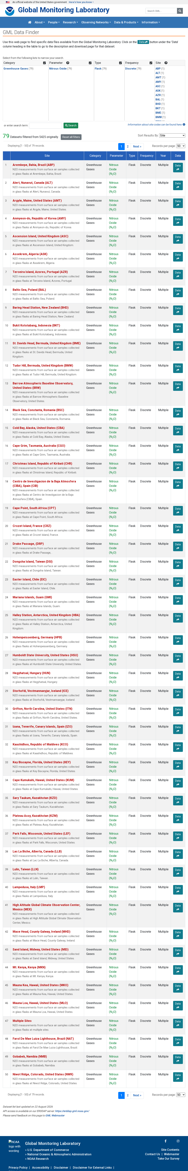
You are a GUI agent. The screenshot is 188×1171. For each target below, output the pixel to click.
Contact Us (152, 1154)
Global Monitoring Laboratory (63, 10)
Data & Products (125, 22)
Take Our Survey (168, 1158)
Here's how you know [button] (80, 2)
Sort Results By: (148, 135)
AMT (158, 77)
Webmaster (171, 1154)
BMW (159, 117)
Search (72, 125)
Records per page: (164, 146)
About (39, 22)
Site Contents (170, 1150)
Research (69, 22)
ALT (158, 73)
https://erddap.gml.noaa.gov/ (72, 1111)
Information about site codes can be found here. (155, 124)
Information (150, 22)
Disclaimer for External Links (92, 1167)
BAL (158, 99)
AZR (158, 95)
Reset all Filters (71, 137)
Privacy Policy (18, 1167)
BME (158, 112)
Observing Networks (95, 22)
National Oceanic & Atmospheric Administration (59, 1154)
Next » (137, 146)
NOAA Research (38, 1159)
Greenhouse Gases (15, 68)
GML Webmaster (54, 1115)
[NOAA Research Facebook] (161, 1141)
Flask (98, 68)
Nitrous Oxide (58, 68)
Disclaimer (61, 1167)
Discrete (130, 68)
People (52, 22)
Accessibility (40, 1167)
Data (178, 165)
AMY (158, 81)
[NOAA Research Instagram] (173, 1141)
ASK (158, 90)
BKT (158, 108)
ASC (158, 86)
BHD (158, 104)
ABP (158, 68)
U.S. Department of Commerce (48, 1150)
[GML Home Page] (30, 22)
